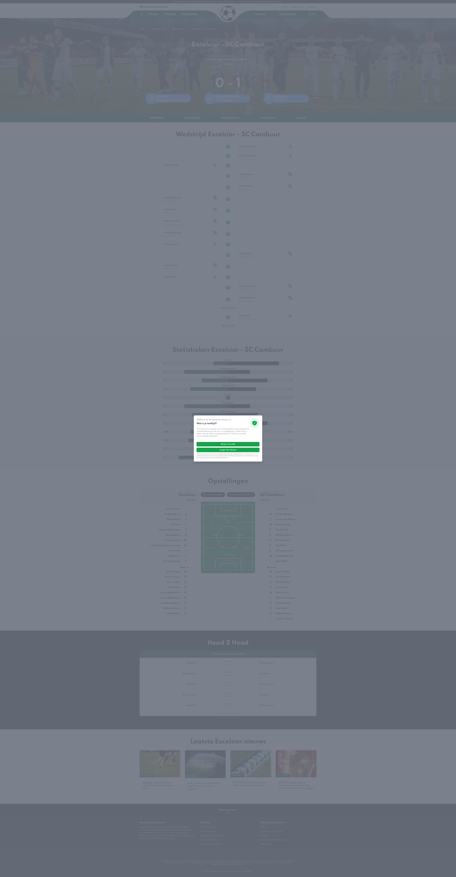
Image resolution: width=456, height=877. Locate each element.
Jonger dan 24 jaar (228, 450)
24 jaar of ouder (228, 444)
